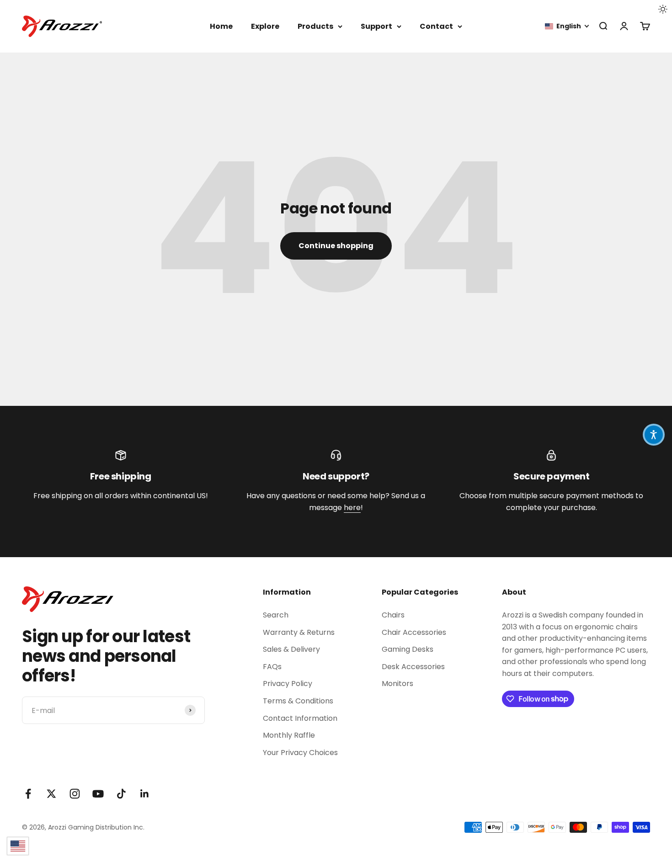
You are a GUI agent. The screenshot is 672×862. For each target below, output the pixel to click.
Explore (265, 26)
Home (221, 26)
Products (315, 26)
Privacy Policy (287, 683)
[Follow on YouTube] (98, 794)
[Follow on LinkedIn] (145, 794)
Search (275, 615)
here (352, 507)
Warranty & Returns (299, 632)
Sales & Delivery (291, 649)
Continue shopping (336, 245)
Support (376, 26)
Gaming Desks (407, 649)
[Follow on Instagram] (75, 794)
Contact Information (300, 718)
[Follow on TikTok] (121, 794)
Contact (436, 26)
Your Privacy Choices (300, 752)
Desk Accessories (413, 666)
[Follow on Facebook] (28, 794)
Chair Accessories (414, 632)
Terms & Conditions (298, 701)
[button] (567, 26)
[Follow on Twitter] (51, 794)
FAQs (272, 666)
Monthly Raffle (289, 735)
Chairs (393, 615)
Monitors (397, 683)
